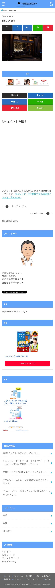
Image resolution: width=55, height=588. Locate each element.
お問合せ (48, 579)
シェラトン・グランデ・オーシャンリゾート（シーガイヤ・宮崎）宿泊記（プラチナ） (26, 462)
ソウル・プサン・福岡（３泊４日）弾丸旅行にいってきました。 (26, 493)
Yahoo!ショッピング (27, 363)
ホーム (7, 576)
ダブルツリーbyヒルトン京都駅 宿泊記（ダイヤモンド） (25, 482)
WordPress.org (9, 561)
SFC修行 (7, 531)
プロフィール (18, 576)
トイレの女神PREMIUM (16, 356)
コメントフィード (10, 558)
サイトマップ (18, 579)
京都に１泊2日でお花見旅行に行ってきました (25, 472)
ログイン (6, 551)
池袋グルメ (46, 576)
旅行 (5, 523)
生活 (5, 515)
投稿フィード (8, 555)
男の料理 (29, 576)
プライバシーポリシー (34, 579)
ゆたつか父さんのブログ (26, 584)
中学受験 (7, 579)
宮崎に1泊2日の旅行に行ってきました (21, 453)
